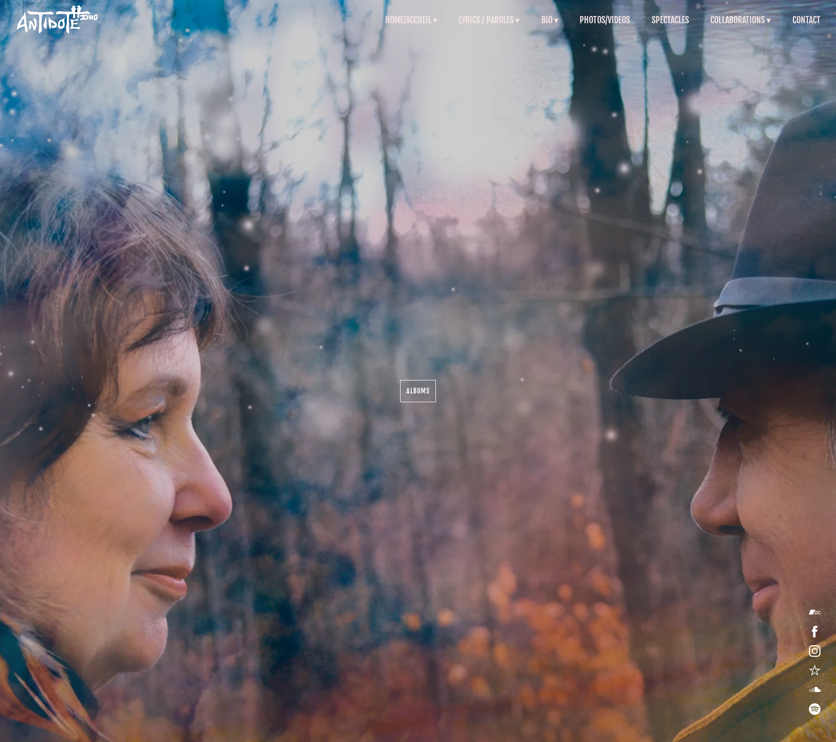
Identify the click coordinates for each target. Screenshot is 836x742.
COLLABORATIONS (737, 20)
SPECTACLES (670, 20)
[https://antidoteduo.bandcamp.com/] (815, 612)
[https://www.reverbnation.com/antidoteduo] (815, 670)
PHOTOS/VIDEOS (605, 20)
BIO (546, 20)
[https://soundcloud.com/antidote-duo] (815, 690)
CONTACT (806, 20)
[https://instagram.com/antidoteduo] (815, 651)
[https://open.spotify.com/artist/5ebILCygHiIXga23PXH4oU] (815, 709)
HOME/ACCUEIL (408, 20)
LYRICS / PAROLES (486, 20)
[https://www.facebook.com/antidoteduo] (815, 631)
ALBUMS (418, 391)
